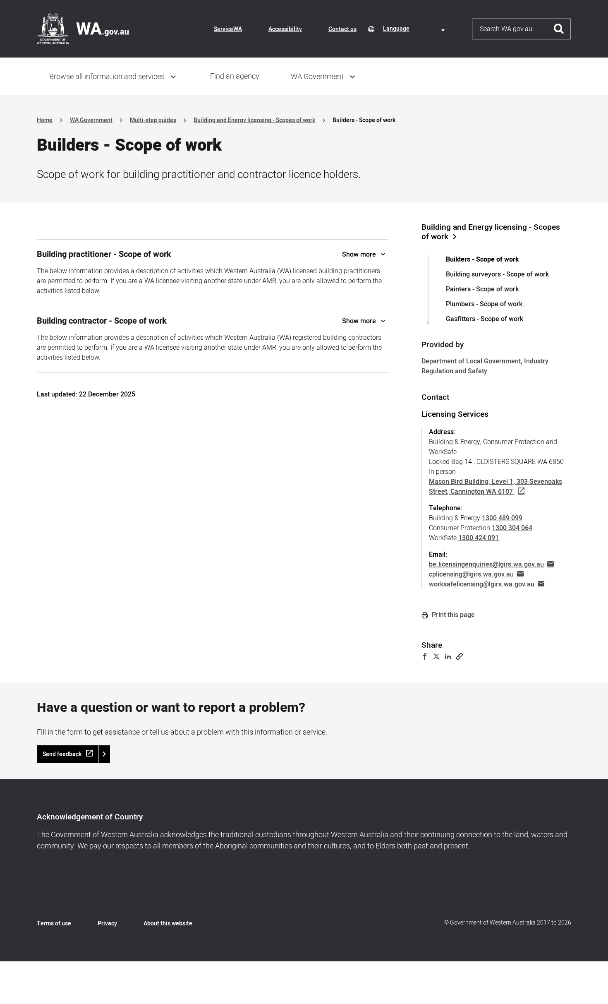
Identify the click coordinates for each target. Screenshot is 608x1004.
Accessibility (285, 29)
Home (45, 120)
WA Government (317, 76)
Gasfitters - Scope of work (484, 319)
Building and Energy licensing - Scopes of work (254, 120)
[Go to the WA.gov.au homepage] (83, 29)
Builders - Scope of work (482, 259)
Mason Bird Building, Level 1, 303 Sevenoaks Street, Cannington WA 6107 (495, 487)
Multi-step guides (153, 120)
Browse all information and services (107, 76)
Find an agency (234, 76)
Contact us (342, 29)
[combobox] (415, 28)
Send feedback (62, 754)
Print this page (452, 615)
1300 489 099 (502, 518)
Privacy (107, 923)
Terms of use (54, 923)
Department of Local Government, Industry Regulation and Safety (484, 366)
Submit (559, 29)
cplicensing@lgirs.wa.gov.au (471, 574)
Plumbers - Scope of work (484, 304)
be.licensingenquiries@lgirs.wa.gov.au (486, 564)
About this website (168, 923)
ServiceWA (228, 29)
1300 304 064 (512, 528)
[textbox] (415, 28)
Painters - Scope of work (482, 289)
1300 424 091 (478, 538)
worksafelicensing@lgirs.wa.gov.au (481, 584)
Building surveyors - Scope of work (497, 274)
